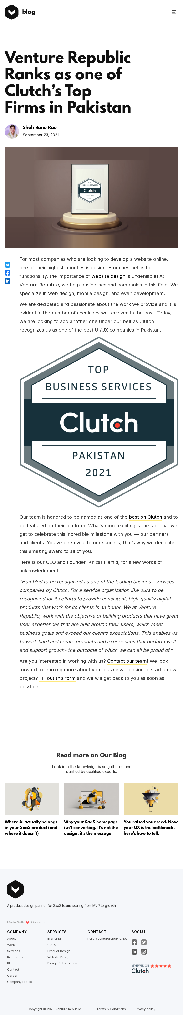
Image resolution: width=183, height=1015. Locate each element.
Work (11, 945)
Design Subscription (62, 963)
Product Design (58, 951)
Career (12, 975)
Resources (15, 957)
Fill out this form (57, 678)
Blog (10, 963)
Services (13, 951)
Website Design (59, 957)
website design (108, 276)
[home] (12, 12)
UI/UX (51, 945)
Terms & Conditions (111, 1009)
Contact (13, 969)
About (11, 938)
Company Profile (19, 982)
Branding (54, 938)
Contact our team (127, 661)
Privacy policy (145, 1009)
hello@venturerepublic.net (107, 938)
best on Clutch (145, 517)
